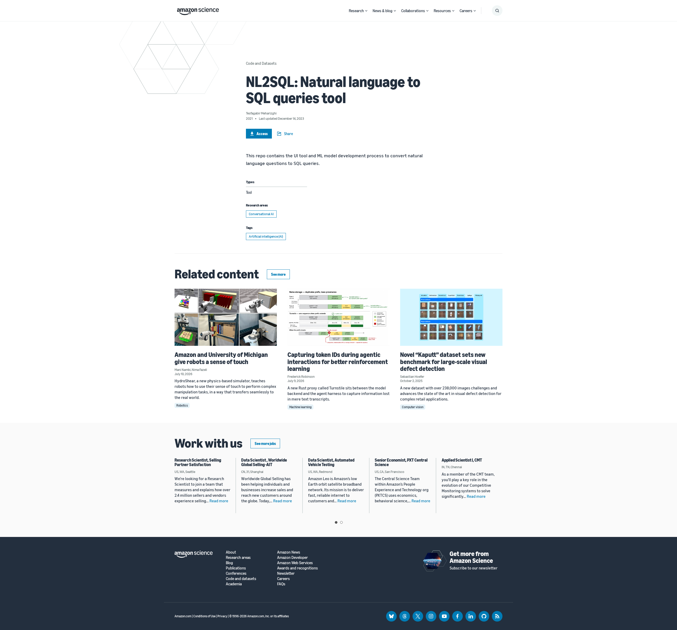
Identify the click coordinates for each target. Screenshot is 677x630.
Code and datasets (241, 579)
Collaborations (413, 10)
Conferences (236, 573)
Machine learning (300, 407)
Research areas (238, 557)
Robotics (182, 405)
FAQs (281, 584)
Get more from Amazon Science (471, 557)
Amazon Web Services (295, 563)
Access (262, 133)
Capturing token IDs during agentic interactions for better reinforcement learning (337, 361)
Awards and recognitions (297, 568)
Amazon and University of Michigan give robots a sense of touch (221, 358)
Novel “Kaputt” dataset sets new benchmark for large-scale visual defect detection (443, 361)
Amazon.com (183, 616)
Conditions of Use (204, 616)
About (231, 552)
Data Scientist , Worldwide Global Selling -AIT (264, 462)
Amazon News (288, 552)
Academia (234, 584)
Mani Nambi (183, 369)
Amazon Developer (292, 557)
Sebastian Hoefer (412, 376)
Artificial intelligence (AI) (266, 236)
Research (356, 10)
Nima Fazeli (199, 369)
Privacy (222, 616)
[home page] (198, 9)
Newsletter (286, 573)
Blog (229, 563)
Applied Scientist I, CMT (462, 460)
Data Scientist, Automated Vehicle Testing (331, 462)
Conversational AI (261, 214)
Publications (236, 568)
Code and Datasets (261, 63)
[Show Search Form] (497, 10)
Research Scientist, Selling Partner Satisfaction (198, 462)
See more (278, 274)
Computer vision (412, 407)
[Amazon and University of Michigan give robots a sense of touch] (226, 317)
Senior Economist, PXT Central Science (401, 462)
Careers (466, 10)
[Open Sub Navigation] (366, 11)
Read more (218, 500)
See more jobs (265, 443)
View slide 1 (336, 522)
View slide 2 (341, 522)
